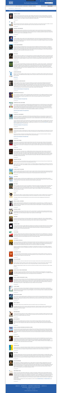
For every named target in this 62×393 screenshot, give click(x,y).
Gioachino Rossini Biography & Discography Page (21, 136)
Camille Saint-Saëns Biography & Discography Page (21, 110)
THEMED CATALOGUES (12, 10)
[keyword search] (52, 3)
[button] (31, 0)
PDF (17, 26)
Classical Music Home (11, 8)
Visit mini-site (16, 77)
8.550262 (45, 122)
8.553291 (15, 122)
